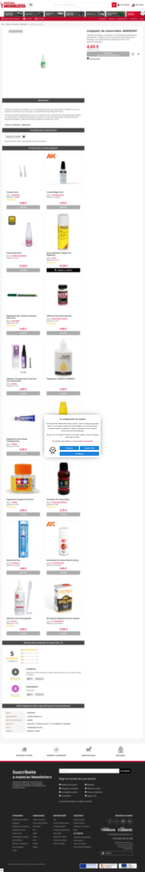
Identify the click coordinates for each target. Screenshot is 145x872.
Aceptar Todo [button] (89, 448)
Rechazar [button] (69, 448)
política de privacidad (85, 441)
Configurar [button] (79, 454)
